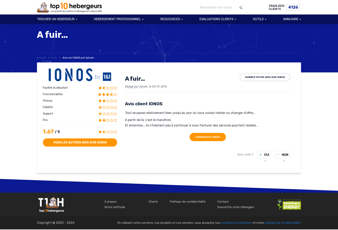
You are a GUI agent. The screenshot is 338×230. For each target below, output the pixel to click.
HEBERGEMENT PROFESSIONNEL (117, 19)
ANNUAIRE (290, 19)
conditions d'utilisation (236, 223)
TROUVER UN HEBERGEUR (56, 19)
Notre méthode (114, 207)
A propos (110, 201)
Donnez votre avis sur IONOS (265, 77)
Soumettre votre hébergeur (235, 207)
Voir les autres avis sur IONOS (80, 142)
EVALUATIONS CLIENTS (216, 19)
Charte (153, 201)
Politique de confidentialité (188, 201)
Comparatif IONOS (207, 137)
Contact (223, 201)
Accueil (41, 57)
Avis (54, 57)
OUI (266, 155)
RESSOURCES (170, 19)
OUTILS (258, 19)
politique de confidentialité (282, 223)
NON (284, 155)
